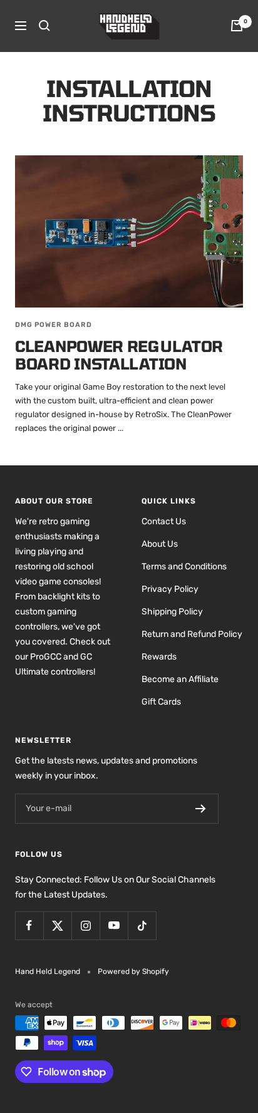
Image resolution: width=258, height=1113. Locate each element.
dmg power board (53, 325)
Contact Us (164, 521)
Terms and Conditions (184, 566)
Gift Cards (161, 701)
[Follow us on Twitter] (57, 925)
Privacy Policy (170, 589)
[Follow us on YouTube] (114, 925)
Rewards (159, 656)
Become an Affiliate (180, 679)
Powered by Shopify (133, 971)
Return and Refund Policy (192, 634)
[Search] (44, 25)
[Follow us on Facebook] (29, 925)
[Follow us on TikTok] (142, 925)
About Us (160, 544)
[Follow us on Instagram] (85, 925)
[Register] (200, 808)
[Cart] (236, 25)
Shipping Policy (172, 611)
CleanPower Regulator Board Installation (119, 355)
